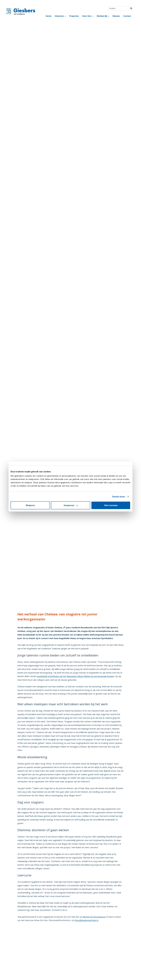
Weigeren (30, 505)
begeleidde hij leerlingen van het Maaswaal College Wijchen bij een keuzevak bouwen (75, 676)
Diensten (59, 16)
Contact (127, 16)
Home (48, 16)
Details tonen (118, 496)
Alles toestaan (111, 505)
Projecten (74, 16)
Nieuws (116, 16)
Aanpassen (69, 505)
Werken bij (102, 16)
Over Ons (86, 16)
